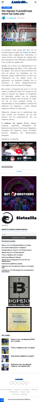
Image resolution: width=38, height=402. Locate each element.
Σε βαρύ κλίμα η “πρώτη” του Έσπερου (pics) (17, 250)
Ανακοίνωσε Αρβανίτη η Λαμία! (12, 264)
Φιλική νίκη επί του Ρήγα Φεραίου (13, 252)
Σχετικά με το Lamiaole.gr (21, 389)
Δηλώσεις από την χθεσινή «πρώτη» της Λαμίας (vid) (18, 267)
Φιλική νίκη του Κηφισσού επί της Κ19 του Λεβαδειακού (16, 260)
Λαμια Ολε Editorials (6, 389)
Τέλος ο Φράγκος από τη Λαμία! (12, 255)
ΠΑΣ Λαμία (34, 389)
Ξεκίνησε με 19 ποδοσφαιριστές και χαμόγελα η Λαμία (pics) (18, 271)
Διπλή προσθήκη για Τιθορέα (11, 257)
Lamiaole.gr (12, 18)
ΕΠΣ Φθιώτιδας (14, 392)
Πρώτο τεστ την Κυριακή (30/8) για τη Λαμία (16, 245)
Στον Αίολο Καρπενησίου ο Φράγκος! (14, 247)
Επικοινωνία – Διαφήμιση (19, 394)
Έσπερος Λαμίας (25, 392)
